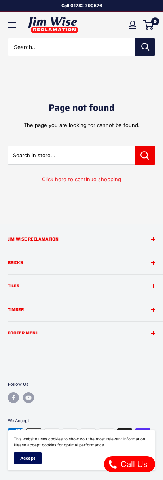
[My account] (132, 25)
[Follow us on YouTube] (28, 397)
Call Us (132, 464)
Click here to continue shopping (81, 179)
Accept (27, 458)
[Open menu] (12, 25)
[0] (149, 25)
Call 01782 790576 (81, 5)
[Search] (145, 47)
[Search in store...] (145, 155)
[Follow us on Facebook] (13, 397)
